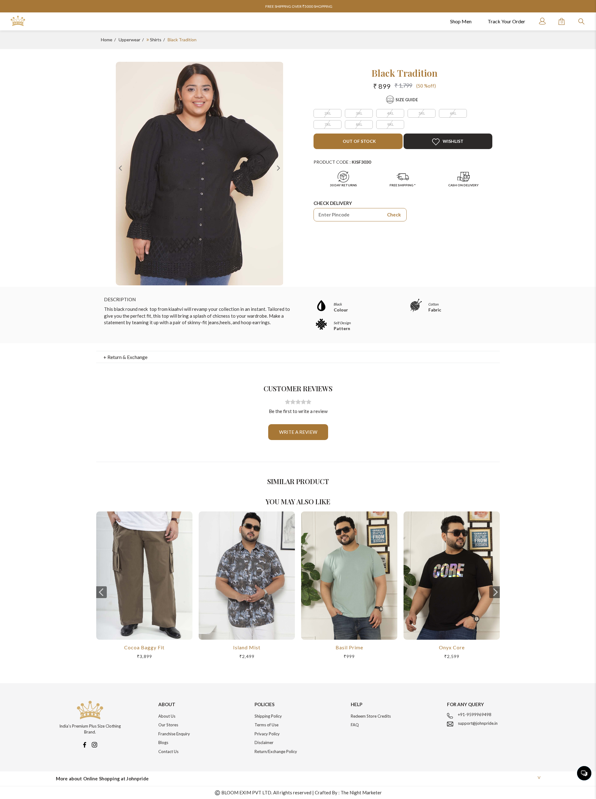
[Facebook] (84, 744)
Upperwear (129, 39)
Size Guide (406, 99)
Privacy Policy (267, 733)
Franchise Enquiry (174, 733)
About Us (166, 716)
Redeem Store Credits (371, 716)
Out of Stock (359, 141)
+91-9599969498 (474, 714)
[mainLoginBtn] (541, 21)
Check (394, 214)
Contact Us (168, 751)
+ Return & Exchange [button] (125, 357)
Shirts (155, 39)
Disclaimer (264, 742)
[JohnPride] (17, 21)
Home (106, 39)
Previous (120, 167)
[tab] (298, 357)
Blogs (163, 742)
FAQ (355, 724)
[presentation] (101, 592)
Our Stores (168, 724)
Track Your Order (506, 21)
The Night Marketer (361, 792)
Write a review (298, 432)
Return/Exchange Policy (276, 751)
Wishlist (453, 141)
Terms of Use (266, 724)
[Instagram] (94, 744)
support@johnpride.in (478, 723)
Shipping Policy (268, 716)
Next (278, 167)
